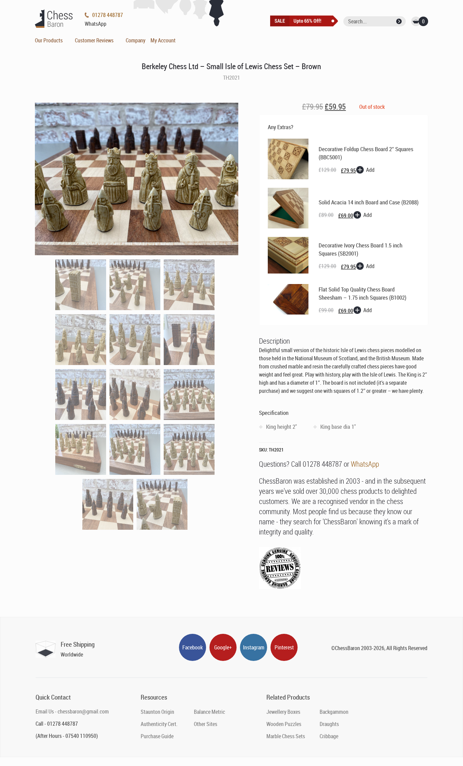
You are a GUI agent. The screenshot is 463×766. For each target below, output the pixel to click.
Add (370, 170)
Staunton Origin (157, 711)
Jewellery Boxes (283, 711)
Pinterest (284, 647)
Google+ (223, 647)
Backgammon (334, 711)
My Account (163, 40)
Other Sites (205, 724)
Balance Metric (209, 711)
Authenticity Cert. (159, 724)
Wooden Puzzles (283, 724)
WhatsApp (365, 464)
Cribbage (329, 736)
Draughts (329, 724)
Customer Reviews (94, 40)
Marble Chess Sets (285, 736)
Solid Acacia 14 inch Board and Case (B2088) (369, 202)
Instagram (253, 647)
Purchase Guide (157, 736)
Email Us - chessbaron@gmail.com (72, 711)
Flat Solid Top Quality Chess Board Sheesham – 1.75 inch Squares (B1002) (362, 293)
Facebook (192, 647)
